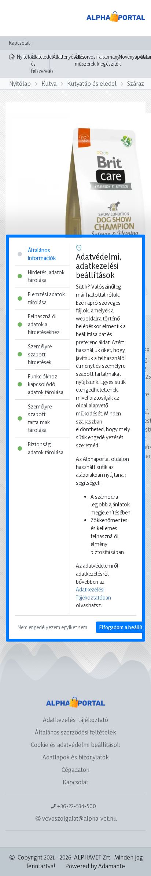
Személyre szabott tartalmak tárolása (40, 418)
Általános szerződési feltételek (75, 732)
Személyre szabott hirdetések (40, 354)
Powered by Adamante (95, 866)
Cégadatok (75, 769)
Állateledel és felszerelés (42, 64)
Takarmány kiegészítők (109, 60)
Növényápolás (134, 57)
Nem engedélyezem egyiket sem (52, 627)
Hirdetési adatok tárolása (46, 275)
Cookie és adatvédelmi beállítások (75, 744)
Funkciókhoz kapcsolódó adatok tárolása (45, 384)
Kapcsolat (19, 43)
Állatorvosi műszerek (86, 60)
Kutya (48, 83)
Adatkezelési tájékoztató (75, 719)
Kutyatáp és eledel (92, 83)
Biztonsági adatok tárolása (45, 448)
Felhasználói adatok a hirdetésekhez (43, 324)
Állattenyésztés (68, 57)
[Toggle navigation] (16, 18)
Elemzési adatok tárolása (46, 298)
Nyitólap (22, 57)
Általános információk (42, 253)
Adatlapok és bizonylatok (76, 757)
